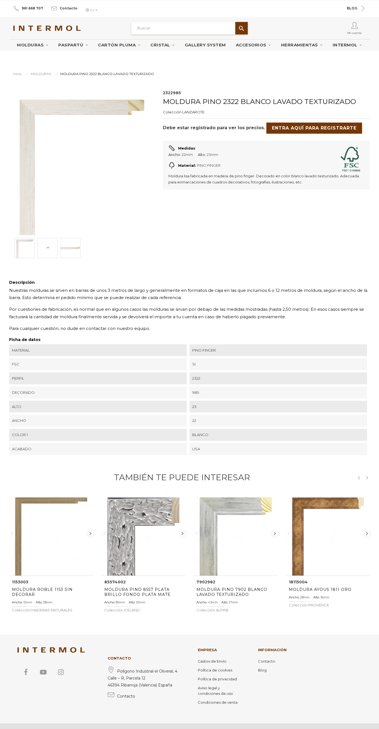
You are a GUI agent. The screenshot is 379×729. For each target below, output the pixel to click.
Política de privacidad (217, 679)
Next (90, 533)
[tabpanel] (51, 534)
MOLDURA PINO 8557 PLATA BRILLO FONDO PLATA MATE (137, 592)
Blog (262, 670)
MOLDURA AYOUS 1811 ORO (320, 589)
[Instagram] (61, 672)
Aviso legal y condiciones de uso (215, 691)
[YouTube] (43, 672)
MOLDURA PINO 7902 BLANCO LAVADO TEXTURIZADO (231, 592)
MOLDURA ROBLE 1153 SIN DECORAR (42, 592)
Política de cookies (215, 670)
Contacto (68, 8)
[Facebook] (26, 672)
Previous (12, 533)
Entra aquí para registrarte (314, 128)
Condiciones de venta (217, 702)
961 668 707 (32, 8)
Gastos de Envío (212, 661)
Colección (172, 112)
